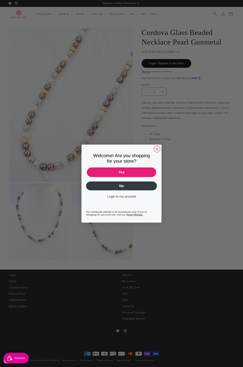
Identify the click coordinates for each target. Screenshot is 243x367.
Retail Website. (134, 214)
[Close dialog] (157, 149)
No (121, 186)
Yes (121, 172)
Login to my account (121, 196)
